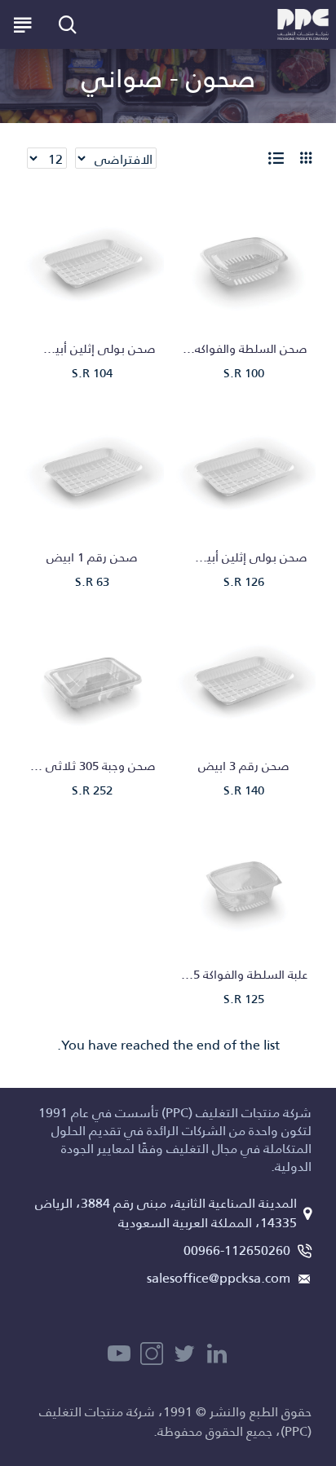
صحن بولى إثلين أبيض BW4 (243, 557)
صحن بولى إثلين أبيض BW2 (92, 349)
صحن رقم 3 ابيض (244, 766)
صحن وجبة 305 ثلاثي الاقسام (92, 766)
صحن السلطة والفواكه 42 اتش (243, 349)
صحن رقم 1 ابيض (92, 557)
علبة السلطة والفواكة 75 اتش (243, 974)
